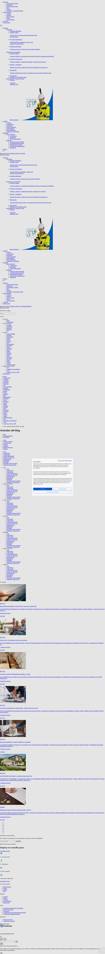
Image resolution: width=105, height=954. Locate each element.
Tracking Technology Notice (65, 460)
